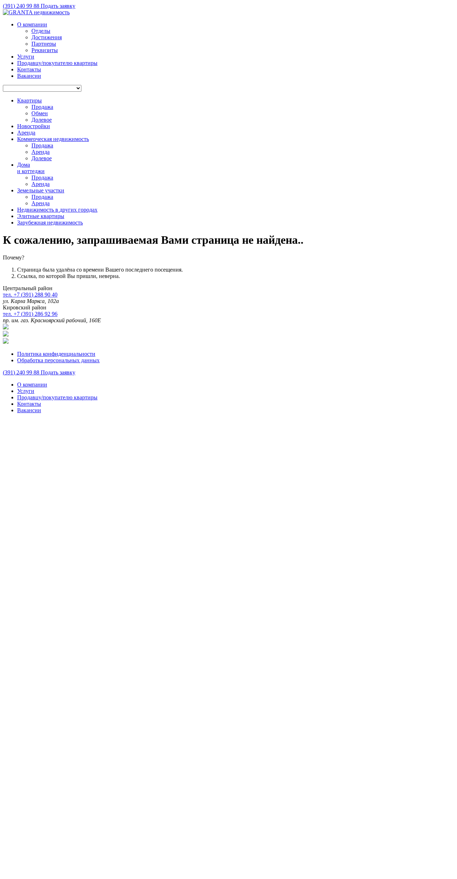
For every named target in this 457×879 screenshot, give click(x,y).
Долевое (41, 120)
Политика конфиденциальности (56, 354)
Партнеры (43, 44)
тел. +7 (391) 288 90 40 (30, 295)
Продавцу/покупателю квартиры (57, 63)
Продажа (42, 107)
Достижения (46, 37)
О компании (32, 24)
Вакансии (29, 76)
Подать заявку (58, 6)
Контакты (29, 69)
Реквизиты (44, 50)
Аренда (40, 152)
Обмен (39, 113)
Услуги (25, 57)
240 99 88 (22, 6)
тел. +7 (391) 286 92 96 (30, 314)
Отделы (40, 31)
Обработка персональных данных (58, 360)
